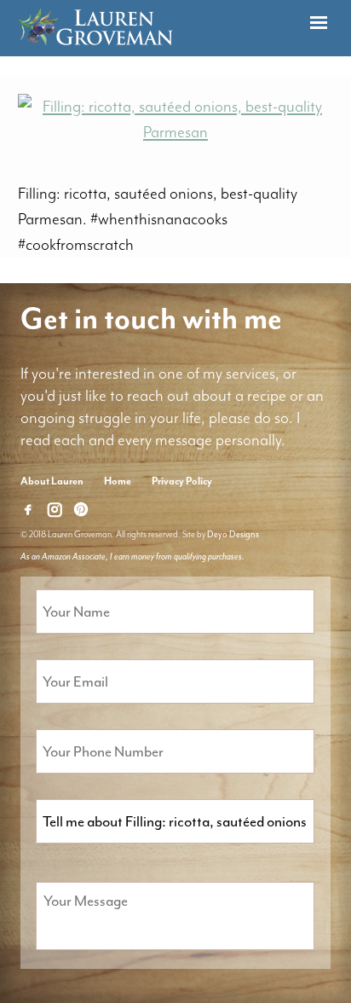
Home (117, 481)
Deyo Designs (233, 534)
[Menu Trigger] (318, 23)
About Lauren (51, 481)
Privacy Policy (182, 481)
